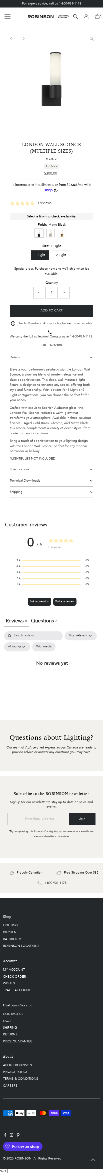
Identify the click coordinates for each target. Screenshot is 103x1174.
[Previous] (11, 38)
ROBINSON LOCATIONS (21, 946)
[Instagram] (11, 1136)
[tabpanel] (52, 674)
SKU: (45, 345)
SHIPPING (10, 1027)
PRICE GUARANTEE (17, 1041)
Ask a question (39, 601)
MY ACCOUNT (14, 969)
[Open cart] (97, 16)
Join (82, 819)
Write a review (64, 601)
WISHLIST (10, 983)
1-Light (40, 255)
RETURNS (10, 1034)
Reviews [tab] (16, 621)
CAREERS (10, 1085)
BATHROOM (12, 939)
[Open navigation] (7, 16)
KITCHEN (9, 932)
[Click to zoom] (92, 38)
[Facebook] (5, 1136)
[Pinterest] (18, 1136)
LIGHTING (10, 925)
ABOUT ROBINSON (17, 1065)
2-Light (61, 255)
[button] (52, 560)
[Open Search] (75, 16)
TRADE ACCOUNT (16, 990)
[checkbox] (44, 646)
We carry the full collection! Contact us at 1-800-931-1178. (51, 336)
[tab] (44, 622)
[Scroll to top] (93, 1160)
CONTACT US (13, 1014)
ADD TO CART (51, 310)
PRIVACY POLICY (15, 1072)
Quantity (52, 282)
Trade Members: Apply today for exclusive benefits (55, 323)
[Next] (23, 38)
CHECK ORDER (14, 976)
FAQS (7, 1021)
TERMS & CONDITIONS (20, 1078)
